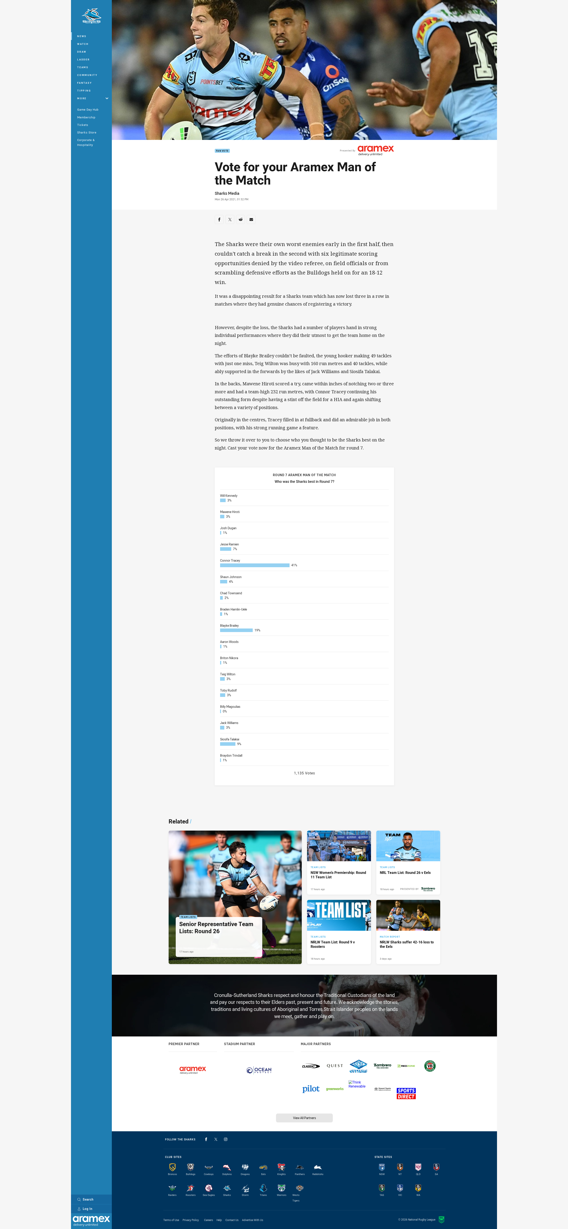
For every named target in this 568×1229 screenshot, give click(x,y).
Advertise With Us (252, 1220)
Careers (208, 1220)
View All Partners (304, 1118)
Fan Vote (222, 150)
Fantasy (84, 82)
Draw (82, 51)
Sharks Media (227, 193)
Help (219, 1220)
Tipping (84, 90)
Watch (83, 44)
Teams (83, 67)
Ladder (83, 59)
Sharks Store (87, 132)
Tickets (82, 125)
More (82, 98)
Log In (88, 1209)
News (82, 36)
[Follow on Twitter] (216, 1139)
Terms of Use (171, 1220)
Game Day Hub (88, 109)
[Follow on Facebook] (206, 1139)
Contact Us (232, 1220)
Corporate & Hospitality (86, 142)
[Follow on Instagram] (225, 1139)
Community (87, 75)
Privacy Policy (191, 1220)
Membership (86, 117)
